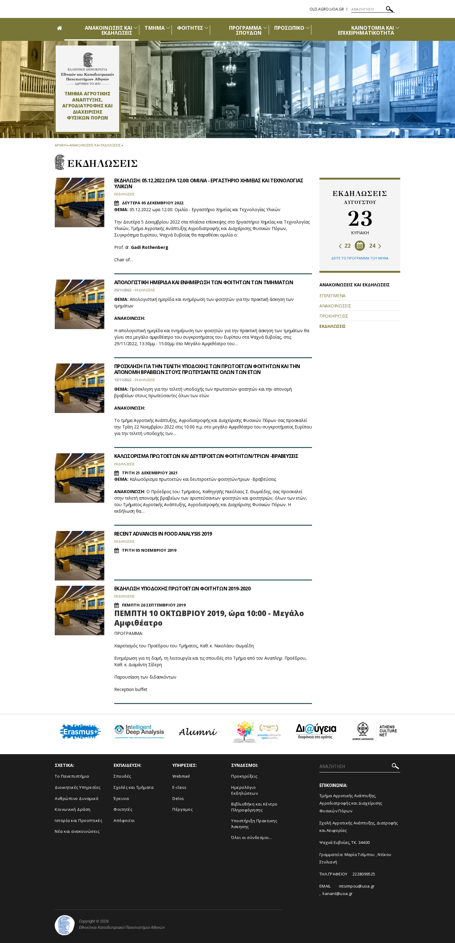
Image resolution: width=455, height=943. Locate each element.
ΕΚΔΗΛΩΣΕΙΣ (332, 326)
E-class (179, 787)
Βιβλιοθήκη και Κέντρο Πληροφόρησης (254, 807)
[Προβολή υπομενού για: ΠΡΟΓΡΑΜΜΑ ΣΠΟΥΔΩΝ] (265, 28)
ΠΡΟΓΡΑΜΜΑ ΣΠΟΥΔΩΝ (245, 30)
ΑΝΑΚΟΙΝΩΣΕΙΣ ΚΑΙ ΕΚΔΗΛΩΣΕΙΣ (108, 30)
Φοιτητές (123, 809)
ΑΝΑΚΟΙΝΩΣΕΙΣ (335, 306)
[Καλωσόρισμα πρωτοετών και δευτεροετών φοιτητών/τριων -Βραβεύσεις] (79, 478)
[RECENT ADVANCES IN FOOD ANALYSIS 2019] (79, 555)
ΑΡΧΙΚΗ (60, 145)
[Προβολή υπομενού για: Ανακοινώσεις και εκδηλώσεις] (135, 28)
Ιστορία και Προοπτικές (78, 820)
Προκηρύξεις (244, 776)
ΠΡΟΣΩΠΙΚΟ (289, 27)
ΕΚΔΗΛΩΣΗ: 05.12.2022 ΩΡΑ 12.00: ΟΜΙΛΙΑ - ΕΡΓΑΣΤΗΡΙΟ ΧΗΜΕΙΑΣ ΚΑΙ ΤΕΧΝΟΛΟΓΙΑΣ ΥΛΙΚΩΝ (208, 183)
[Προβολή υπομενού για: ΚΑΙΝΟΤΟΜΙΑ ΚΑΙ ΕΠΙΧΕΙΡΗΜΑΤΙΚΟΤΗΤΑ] (397, 28)
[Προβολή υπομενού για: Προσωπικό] (307, 28)
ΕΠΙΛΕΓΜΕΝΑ (332, 295)
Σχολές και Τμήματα (134, 787)
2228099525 (364, 874)
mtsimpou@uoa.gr (357, 886)
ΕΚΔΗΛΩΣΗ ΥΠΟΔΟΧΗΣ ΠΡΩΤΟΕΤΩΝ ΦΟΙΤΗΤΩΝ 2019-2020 (182, 588)
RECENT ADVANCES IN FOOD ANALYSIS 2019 (163, 533)
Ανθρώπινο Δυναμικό (76, 798)
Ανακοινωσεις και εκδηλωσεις (94, 145)
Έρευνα (121, 798)
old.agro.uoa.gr (327, 9)
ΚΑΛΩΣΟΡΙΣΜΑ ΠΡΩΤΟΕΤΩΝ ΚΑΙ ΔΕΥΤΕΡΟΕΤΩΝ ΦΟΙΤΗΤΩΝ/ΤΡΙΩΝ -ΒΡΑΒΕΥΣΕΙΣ (206, 456)
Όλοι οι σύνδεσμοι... (251, 837)
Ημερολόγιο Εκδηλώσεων (244, 790)
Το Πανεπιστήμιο (72, 776)
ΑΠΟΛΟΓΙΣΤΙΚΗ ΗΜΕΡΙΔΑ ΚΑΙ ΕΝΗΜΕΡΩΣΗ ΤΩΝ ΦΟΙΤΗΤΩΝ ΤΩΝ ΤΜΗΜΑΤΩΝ (203, 282)
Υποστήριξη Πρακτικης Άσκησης (254, 823)
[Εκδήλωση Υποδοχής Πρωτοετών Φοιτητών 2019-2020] (79, 610)
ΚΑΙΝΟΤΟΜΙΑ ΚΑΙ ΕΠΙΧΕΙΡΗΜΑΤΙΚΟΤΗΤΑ (366, 30)
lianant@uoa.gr (338, 893)
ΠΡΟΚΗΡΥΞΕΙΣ (333, 316)
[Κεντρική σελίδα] (87, 69)
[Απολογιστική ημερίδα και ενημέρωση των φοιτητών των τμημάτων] (79, 304)
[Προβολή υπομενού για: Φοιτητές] (206, 28)
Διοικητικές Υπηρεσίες (78, 787)
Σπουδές (122, 776)
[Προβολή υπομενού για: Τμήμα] (168, 28)
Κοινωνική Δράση (73, 809)
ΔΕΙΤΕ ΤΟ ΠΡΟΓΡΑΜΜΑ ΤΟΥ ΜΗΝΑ (359, 258)
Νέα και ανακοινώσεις (77, 831)
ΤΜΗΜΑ (154, 27)
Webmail (181, 776)
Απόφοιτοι (124, 820)
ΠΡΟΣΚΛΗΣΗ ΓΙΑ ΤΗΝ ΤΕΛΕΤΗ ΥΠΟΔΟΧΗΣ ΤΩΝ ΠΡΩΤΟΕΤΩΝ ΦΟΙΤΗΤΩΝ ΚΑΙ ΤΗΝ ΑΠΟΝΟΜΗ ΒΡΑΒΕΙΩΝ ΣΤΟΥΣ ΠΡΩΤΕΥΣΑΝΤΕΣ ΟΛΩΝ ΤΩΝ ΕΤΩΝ (207, 369)
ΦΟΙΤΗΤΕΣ (190, 27)
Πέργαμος (182, 809)
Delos (178, 798)
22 (347, 245)
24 (373, 245)
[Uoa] (65, 925)
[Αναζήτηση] (389, 10)
